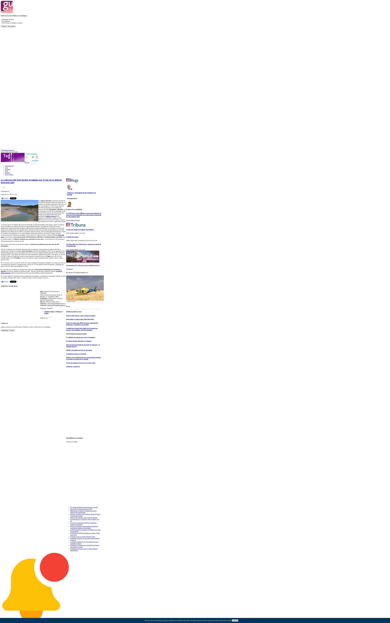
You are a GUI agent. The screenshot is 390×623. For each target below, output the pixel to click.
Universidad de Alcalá (73, 220)
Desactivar (5, 330)
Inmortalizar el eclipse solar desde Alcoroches (80, 319)
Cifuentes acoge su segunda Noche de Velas (82, 536)
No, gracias (11, 26)
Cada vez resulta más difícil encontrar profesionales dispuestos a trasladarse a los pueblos (82, 323)
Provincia (69, 269)
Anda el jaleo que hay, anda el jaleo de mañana (80, 315)
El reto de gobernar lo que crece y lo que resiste (80, 363)
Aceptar (235, 620)
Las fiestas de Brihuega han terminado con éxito (84, 507)
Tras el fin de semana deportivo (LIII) (81, 509)
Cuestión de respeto (72, 237)
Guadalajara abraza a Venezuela (76, 354)
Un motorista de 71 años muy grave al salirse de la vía (82, 265)
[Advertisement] (9, 57)
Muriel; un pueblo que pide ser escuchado (79, 350)
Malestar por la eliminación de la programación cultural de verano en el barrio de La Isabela (83, 358)
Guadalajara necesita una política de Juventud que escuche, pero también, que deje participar (82, 329)
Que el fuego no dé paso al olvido (76, 334)
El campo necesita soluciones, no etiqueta (78, 341)
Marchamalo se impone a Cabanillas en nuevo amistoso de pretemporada (83, 511)
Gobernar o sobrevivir (73, 366)
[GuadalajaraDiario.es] (7, 150)
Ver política (242, 620)
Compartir (5, 198)
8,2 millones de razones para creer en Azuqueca (80, 337)
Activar (12, 330)
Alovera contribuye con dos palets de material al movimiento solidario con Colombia (84, 527)
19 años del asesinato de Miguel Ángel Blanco (80, 229)
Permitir (4, 26)
